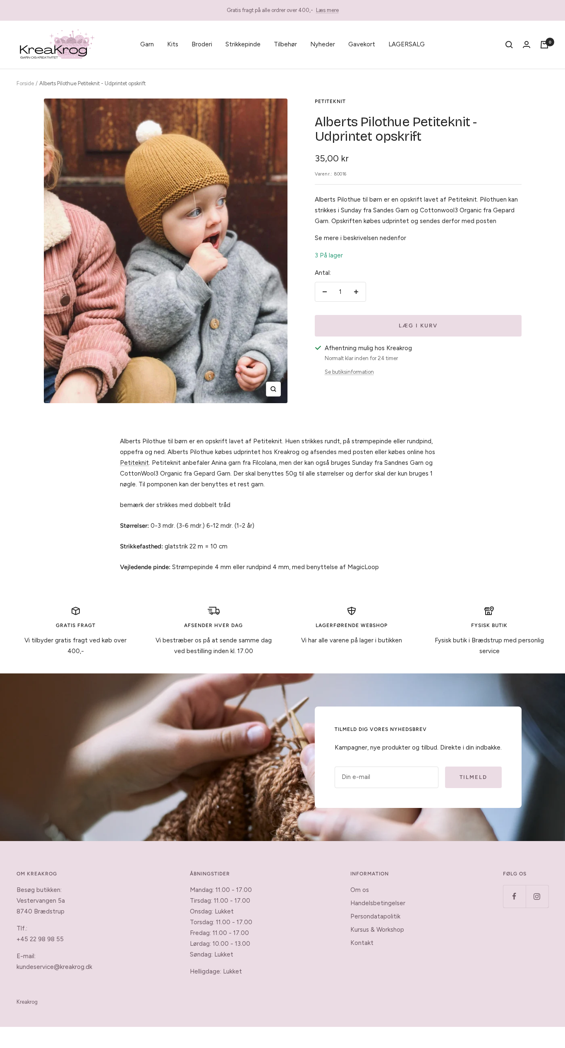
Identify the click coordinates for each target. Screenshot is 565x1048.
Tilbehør (285, 44)
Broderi (202, 44)
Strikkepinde (243, 44)
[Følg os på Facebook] (514, 896)
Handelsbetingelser (377, 903)
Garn (147, 44)
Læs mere (327, 10)
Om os (359, 890)
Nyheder (322, 44)
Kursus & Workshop (377, 929)
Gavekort (361, 44)
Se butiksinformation (349, 372)
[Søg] (509, 44)
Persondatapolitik (375, 916)
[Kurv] (544, 44)
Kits (172, 44)
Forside (25, 83)
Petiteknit (330, 101)
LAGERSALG (406, 44)
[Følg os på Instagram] (537, 896)
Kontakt (361, 943)
